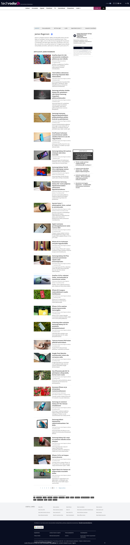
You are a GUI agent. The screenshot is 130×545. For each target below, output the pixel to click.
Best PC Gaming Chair (58, 515)
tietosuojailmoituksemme (83, 51)
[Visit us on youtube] (118, 3)
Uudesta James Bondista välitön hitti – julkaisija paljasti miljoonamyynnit (82, 170)
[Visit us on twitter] (116, 3)
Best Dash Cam (99, 509)
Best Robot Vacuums (101, 515)
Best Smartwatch (70, 515)
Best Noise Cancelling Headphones (85, 509)
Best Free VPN (41, 509)
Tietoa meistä (37, 535)
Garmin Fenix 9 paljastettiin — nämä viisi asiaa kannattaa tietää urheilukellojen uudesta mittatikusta (84, 156)
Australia (55, 497)
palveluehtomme (85, 50)
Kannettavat (61, 8)
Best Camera (99, 507)
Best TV (68, 509)
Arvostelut (35, 8)
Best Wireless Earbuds (82, 512)
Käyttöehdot (37, 532)
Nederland (77, 497)
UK (34, 497)
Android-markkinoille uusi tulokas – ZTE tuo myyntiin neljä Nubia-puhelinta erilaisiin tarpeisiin (83, 177)
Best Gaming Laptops (58, 509)
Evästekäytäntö (83, 532)
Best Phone (68, 507)
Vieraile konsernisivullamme (85, 523)
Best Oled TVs (69, 512)
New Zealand (61, 497)
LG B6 (66, 28)
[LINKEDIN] (51, 34)
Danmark (55, 499)
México (50, 499)
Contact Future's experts (55, 532)
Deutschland (40, 499)
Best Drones (99, 512)
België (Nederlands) (85, 497)
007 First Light (57, 28)
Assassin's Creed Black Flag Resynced (93, 28)
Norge (45, 499)
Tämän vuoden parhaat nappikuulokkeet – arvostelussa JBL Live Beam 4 (83, 163)
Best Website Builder (43, 515)
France (92, 497)
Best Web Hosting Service (44, 512)
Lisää (78, 8)
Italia (35, 499)
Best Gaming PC (56, 512)
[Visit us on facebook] (114, 3)
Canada (44, 497)
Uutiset (27, 8)
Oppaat (42, 8)
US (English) (39, 497)
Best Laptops (56, 507)
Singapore (50, 497)
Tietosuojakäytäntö (69, 532)
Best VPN (40, 507)
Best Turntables (80, 507)
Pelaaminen (70, 8)
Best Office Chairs (81, 515)
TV (55, 8)
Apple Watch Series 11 (76, 28)
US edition (53, 543)
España (72, 497)
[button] (127, 3)
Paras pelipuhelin (46, 28)
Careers (67, 535)
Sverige (67, 497)
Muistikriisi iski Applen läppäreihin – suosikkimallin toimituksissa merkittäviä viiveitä (83, 185)
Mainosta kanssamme (54, 535)
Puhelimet (49, 8)
